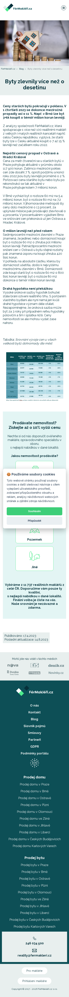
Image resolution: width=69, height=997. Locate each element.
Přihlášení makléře (34, 981)
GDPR (34, 746)
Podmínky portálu (34, 753)
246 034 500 (34, 943)
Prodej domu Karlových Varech (34, 846)
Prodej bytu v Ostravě (34, 878)
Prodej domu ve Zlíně (35, 818)
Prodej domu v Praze (34, 784)
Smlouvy (34, 733)
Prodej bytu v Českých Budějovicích (34, 920)
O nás (34, 705)
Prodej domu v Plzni (35, 805)
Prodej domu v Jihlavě (34, 825)
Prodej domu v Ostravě (34, 798)
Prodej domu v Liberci (34, 832)
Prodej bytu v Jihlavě (34, 906)
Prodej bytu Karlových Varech (34, 926)
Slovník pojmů (34, 726)
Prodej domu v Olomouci (34, 812)
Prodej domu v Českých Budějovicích (34, 839)
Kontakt (34, 712)
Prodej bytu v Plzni (34, 885)
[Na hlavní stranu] (17, 5)
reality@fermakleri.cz (35, 955)
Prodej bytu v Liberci (34, 913)
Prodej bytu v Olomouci (34, 892)
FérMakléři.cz (8, 68)
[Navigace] (63, 7)
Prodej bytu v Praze (34, 865)
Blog (21, 68)
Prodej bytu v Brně (34, 872)
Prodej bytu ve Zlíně (35, 899)
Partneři (34, 740)
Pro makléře (34, 970)
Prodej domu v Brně (34, 791)
